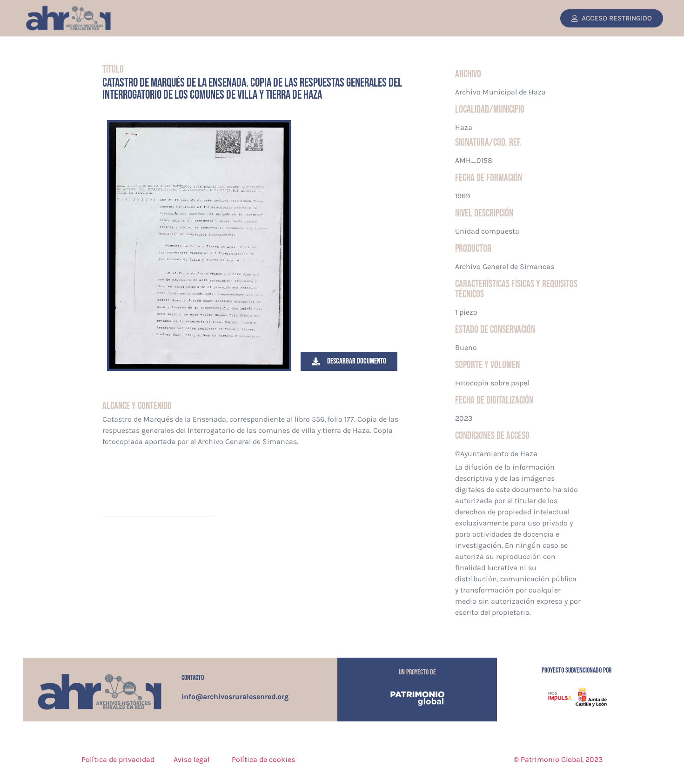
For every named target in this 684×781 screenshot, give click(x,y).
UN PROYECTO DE (417, 672)
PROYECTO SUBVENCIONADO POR (576, 670)
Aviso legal (191, 759)
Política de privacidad (117, 759)
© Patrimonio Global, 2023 (558, 759)
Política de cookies (263, 759)
